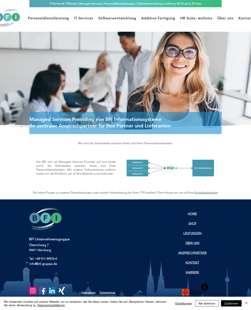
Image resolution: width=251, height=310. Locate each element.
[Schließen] (246, 303)
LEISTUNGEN (192, 233)
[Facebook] (42, 291)
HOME (192, 213)
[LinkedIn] (52, 291)
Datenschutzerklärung (51, 305)
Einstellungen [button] (183, 303)
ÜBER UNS (192, 243)
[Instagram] (33, 291)
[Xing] (61, 291)
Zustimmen (231, 303)
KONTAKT (192, 262)
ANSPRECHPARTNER (192, 253)
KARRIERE (192, 272)
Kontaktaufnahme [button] (205, 192)
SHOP (192, 223)
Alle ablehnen (206, 303)
